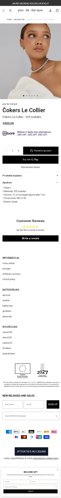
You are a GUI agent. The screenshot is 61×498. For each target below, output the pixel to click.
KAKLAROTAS (19, 20)
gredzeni (7, 311)
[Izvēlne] (3, 10)
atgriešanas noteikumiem (45, 458)
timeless (7, 348)
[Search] (10, 10)
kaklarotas (8, 306)
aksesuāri (7, 316)
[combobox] (30, 416)
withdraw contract (11, 274)
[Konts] (50, 10)
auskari (6, 300)
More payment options (30, 167)
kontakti (6, 268)
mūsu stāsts (9, 263)
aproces (6, 295)
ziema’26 (7, 337)
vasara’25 (7, 343)
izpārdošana (9, 353)
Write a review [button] (30, 238)
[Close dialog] (57, 469)
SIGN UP (53, 404)
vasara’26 (7, 332)
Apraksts (7, 182)
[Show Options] (56, 416)
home (9, 20)
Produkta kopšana (12, 175)
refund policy (9, 279)
